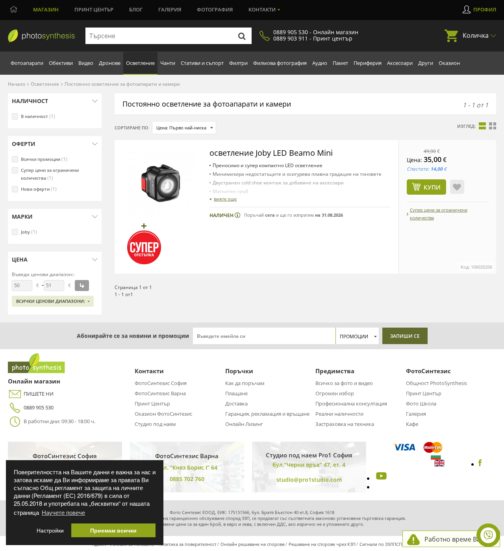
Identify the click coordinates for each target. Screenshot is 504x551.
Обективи (61, 62)
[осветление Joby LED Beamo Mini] (161, 181)
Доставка (236, 403)
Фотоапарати (27, 62)
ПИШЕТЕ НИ (39, 393)
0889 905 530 (39, 407)
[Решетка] (492, 125)
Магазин (46, 9)
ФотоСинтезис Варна (160, 393)
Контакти (262, 9)
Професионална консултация (351, 403)
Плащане (236, 393)
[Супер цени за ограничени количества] (144, 247)
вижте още (225, 199)
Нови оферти (39, 189)
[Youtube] (380, 478)
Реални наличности (339, 413)
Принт (93, 9)
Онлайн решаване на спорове (252, 544)
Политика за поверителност (187, 544)
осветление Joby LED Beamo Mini (271, 152)
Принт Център (152, 403)
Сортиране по (131, 128)
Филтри (238, 62)
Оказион (449, 62)
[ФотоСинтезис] (41, 36)
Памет (340, 62)
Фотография (215, 9)
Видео (85, 62)
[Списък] (482, 125)
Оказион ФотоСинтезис (163, 413)
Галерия (169, 9)
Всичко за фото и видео (344, 383)
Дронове (109, 62)
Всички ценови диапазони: (50, 301)
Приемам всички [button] (113, 530)
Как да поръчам (245, 383)
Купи (432, 187)
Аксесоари (400, 62)
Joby (29, 232)
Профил (484, 9)
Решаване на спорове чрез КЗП (322, 544)
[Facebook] (480, 464)
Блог (136, 9)
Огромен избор (334, 393)
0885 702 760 (187, 479)
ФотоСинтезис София (161, 383)
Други (425, 62)
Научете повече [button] (63, 512)
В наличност (38, 116)
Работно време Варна (458, 539)
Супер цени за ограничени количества (50, 174)
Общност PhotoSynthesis (436, 383)
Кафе (412, 424)
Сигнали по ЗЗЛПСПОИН (385, 544)
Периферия (368, 62)
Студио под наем (155, 424)
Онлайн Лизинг (244, 424)
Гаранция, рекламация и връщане (267, 413)
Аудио (319, 62)
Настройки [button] (50, 530)
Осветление (140, 62)
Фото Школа (421, 403)
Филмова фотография (280, 62)
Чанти (167, 62)
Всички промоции (44, 159)
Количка (476, 35)
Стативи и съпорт (202, 62)
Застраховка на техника (344, 424)
